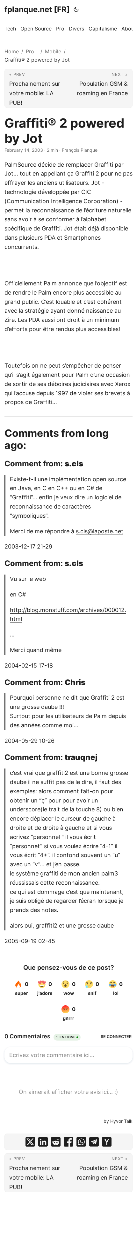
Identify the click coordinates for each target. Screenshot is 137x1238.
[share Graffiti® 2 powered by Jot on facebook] (68, 1142)
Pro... (32, 51)
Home (11, 51)
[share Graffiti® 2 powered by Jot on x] (30, 1142)
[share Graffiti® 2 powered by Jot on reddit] (56, 1142)
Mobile (53, 51)
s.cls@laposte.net (99, 531)
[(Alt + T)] (76, 9)
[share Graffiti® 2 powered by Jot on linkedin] (43, 1142)
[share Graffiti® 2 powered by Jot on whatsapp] (81, 1142)
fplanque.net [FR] (37, 9)
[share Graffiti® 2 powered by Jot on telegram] (94, 1142)
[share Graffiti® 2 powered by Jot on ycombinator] (107, 1142)
